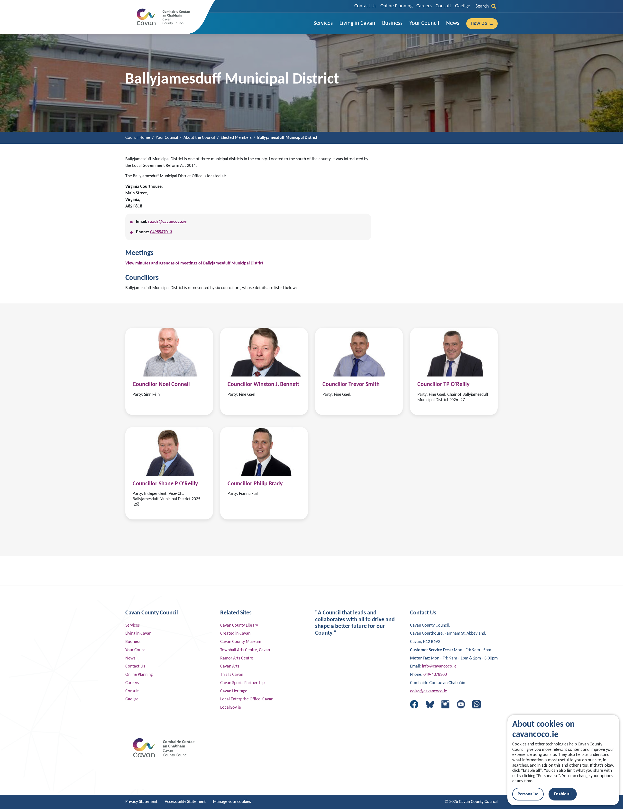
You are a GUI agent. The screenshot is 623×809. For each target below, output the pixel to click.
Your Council (136, 650)
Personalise (528, 794)
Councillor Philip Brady (255, 484)
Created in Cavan (235, 633)
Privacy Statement (141, 802)
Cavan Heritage (233, 691)
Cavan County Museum (240, 642)
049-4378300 (435, 674)
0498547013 (161, 232)
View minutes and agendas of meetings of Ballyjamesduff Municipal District (194, 263)
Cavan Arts (229, 666)
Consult (443, 6)
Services (132, 625)
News (130, 658)
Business (132, 642)
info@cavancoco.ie (439, 666)
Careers (424, 6)
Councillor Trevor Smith (351, 384)
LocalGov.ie (230, 707)
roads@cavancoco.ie (167, 221)
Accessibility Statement (185, 802)
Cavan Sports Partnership (242, 683)
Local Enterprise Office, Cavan (246, 699)
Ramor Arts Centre (236, 658)
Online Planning (396, 6)
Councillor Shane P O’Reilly (165, 484)
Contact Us (365, 6)
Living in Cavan (138, 633)
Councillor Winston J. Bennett (263, 384)
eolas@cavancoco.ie (428, 691)
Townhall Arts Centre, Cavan (245, 650)
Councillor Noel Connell (161, 384)
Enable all (562, 794)
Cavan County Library (239, 625)
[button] (323, 23)
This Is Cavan (231, 674)
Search (482, 6)
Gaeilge (462, 6)
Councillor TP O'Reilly (443, 384)
